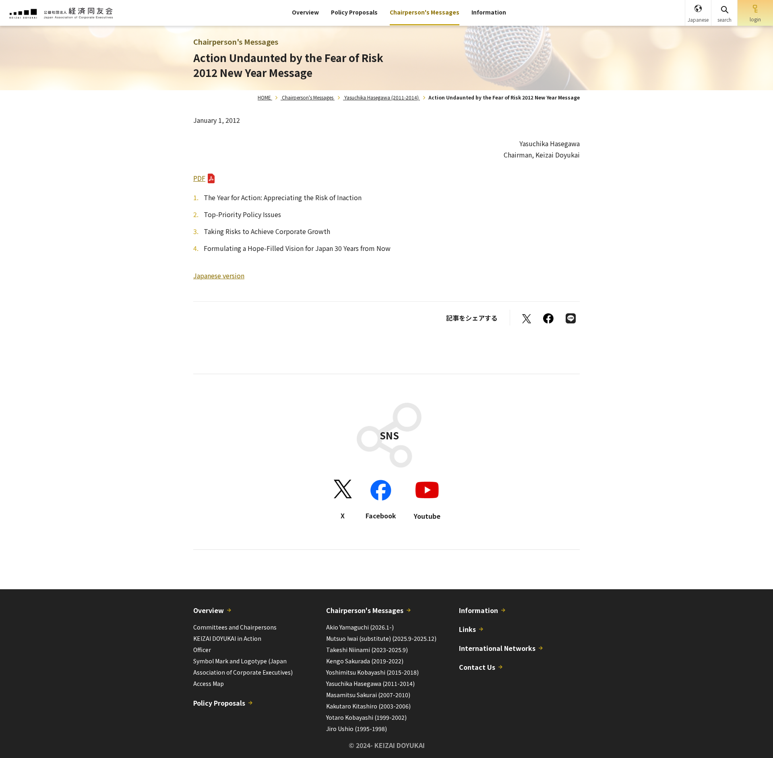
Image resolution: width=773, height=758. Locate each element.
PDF (199, 178)
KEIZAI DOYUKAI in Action (227, 638)
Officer (202, 650)
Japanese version (218, 275)
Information (488, 12)
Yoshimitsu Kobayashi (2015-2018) (372, 672)
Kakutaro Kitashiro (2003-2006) (368, 706)
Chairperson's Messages (424, 12)
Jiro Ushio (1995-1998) (356, 729)
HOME (264, 97)
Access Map (208, 683)
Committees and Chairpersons (235, 627)
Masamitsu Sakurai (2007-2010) (368, 695)
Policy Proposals (354, 12)
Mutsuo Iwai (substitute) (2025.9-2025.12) (381, 638)
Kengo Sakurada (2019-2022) (364, 661)
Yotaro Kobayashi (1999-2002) (366, 717)
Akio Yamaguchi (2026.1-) (360, 627)
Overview (305, 12)
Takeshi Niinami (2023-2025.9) (367, 650)
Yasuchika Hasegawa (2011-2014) (381, 97)
